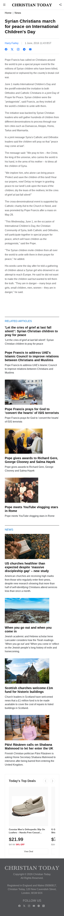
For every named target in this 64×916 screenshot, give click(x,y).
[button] (4, 5)
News (18, 13)
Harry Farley (11, 43)
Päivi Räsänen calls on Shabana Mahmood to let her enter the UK (29, 746)
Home (8, 13)
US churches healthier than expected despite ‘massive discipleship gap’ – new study (27, 567)
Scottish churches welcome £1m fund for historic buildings (29, 689)
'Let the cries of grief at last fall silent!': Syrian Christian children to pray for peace (31, 331)
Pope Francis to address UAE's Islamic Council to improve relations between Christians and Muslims (32, 356)
